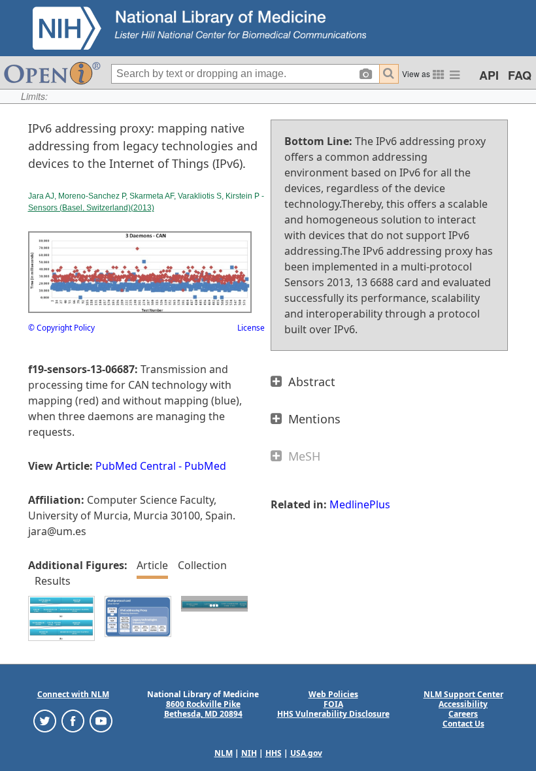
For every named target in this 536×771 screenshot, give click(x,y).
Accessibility (463, 704)
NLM (223, 753)
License (251, 327)
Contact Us (463, 723)
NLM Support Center (463, 694)
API (489, 75)
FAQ (519, 75)
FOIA (333, 704)
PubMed (205, 466)
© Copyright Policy (61, 327)
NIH (249, 753)
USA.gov (306, 753)
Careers (463, 713)
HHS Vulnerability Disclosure (333, 713)
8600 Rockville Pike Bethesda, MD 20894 (203, 708)
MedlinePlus (359, 504)
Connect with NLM (73, 694)
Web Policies (333, 694)
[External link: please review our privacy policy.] (44, 720)
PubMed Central (135, 466)
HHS (273, 753)
